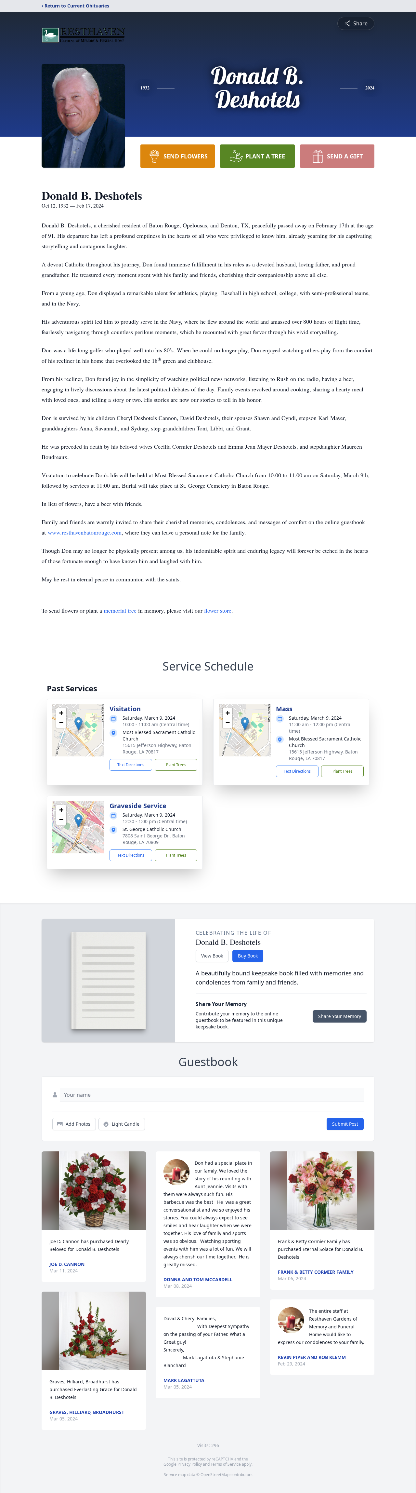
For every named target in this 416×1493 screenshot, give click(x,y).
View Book (212, 956)
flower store (217, 610)
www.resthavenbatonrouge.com (85, 532)
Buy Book (248, 956)
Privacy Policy (189, 1464)
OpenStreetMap (215, 1474)
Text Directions (130, 764)
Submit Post (345, 1124)
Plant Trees (176, 764)
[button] (78, 723)
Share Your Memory (339, 1016)
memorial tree (120, 610)
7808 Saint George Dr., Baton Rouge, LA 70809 (154, 839)
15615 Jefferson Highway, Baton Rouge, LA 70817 (157, 748)
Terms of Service (226, 1464)
